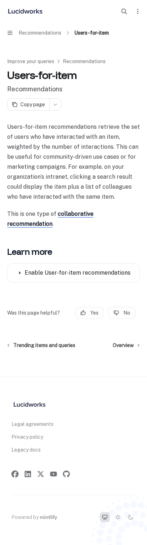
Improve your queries (30, 61)
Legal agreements (32, 424)
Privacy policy (27, 437)
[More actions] (137, 11)
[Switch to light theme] (118, 517)
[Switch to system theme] (105, 517)
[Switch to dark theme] (131, 517)
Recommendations (84, 61)
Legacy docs (26, 450)
